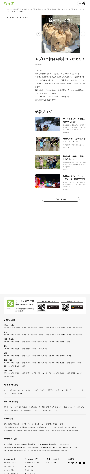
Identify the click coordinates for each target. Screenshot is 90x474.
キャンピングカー (79, 407)
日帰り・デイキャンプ (11, 407)
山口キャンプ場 (54, 363)
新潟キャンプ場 (31, 342)
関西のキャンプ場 (29, 9)
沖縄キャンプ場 (9, 376)
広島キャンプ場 (20, 363)
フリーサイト (60, 390)
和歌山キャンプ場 (65, 356)
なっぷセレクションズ (32, 462)
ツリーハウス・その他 (15, 393)
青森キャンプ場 (21, 328)
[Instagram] (69, 463)
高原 (43, 407)
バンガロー (28, 390)
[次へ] (83, 34)
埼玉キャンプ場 (33, 335)
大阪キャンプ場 (9, 356)
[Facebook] (80, 463)
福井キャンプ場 (65, 342)
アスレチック (37, 410)
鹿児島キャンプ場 (76, 373)
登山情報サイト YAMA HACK (37, 444)
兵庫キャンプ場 (20, 356)
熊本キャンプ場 (42, 373)
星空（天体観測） (26, 410)
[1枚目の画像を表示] (55, 49)
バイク (70, 407)
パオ (5, 393)
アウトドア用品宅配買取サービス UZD (16, 451)
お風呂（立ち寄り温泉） (11, 410)
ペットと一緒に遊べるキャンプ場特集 (40, 424)
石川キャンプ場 (54, 342)
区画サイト (51, 390)
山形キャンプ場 (66, 328)
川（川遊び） (23, 407)
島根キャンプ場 (42, 363)
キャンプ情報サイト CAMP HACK (14, 444)
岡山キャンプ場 (9, 363)
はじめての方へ (9, 466)
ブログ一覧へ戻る (60, 199)
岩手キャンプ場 (33, 328)
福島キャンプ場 (77, 328)
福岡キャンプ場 (9, 373)
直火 (50, 410)
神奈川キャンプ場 (20, 335)
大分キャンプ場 (54, 373)
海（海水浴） (33, 407)
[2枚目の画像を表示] (59, 49)
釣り (65, 407)
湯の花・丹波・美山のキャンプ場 (62, 9)
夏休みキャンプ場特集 (30, 430)
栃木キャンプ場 (66, 335)
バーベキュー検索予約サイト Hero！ (53, 451)
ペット (55, 410)
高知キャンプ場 (20, 366)
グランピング (27, 393)
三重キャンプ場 (42, 349)
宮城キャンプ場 (44, 328)
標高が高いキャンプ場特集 (47, 430)
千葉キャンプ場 (44, 335)
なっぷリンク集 (9, 470)
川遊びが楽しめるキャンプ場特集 (67, 430)
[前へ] (38, 34)
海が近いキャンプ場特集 (36, 427)
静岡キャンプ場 (20, 349)
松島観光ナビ (35, 451)
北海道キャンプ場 (9, 328)
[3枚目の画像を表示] (62, 49)
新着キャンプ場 (58, 424)
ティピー (81, 390)
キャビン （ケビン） (39, 390)
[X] (76, 463)
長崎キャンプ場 (31, 373)
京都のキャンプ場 (43, 9)
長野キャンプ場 (20, 342)
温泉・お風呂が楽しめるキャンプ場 (15, 424)
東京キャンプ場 (9, 335)
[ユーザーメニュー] (81, 3)
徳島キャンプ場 (76, 363)
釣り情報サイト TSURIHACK (58, 444)
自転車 (45, 410)
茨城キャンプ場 (55, 335)
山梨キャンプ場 (9, 342)
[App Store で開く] (53, 307)
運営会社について (9, 462)
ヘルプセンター (51, 462)
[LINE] (72, 463)
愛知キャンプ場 (31, 349)
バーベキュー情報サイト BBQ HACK (38, 447)
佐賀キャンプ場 (20, 373)
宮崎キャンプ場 (65, 373)
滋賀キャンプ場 (42, 356)
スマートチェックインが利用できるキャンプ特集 (60, 427)
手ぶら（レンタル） (56, 407)
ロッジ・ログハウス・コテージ (13, 390)
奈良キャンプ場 (54, 356)
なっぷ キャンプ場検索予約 (12, 9)
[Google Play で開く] (77, 307)
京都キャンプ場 (31, 356)
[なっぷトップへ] (9, 3)
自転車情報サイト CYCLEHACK (14, 447)
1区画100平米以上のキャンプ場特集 (15, 427)
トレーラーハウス (71, 390)
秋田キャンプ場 (55, 328)
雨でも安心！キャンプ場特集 (13, 430)
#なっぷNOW (29, 466)
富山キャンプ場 (42, 342)
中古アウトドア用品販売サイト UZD (64, 447)
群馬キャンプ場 (77, 335)
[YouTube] (84, 463)
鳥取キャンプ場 (31, 363)
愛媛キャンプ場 (9, 366)
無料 (47, 407)
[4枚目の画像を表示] (65, 49)
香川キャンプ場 (65, 363)
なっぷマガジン (30, 470)
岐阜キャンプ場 (9, 349)
